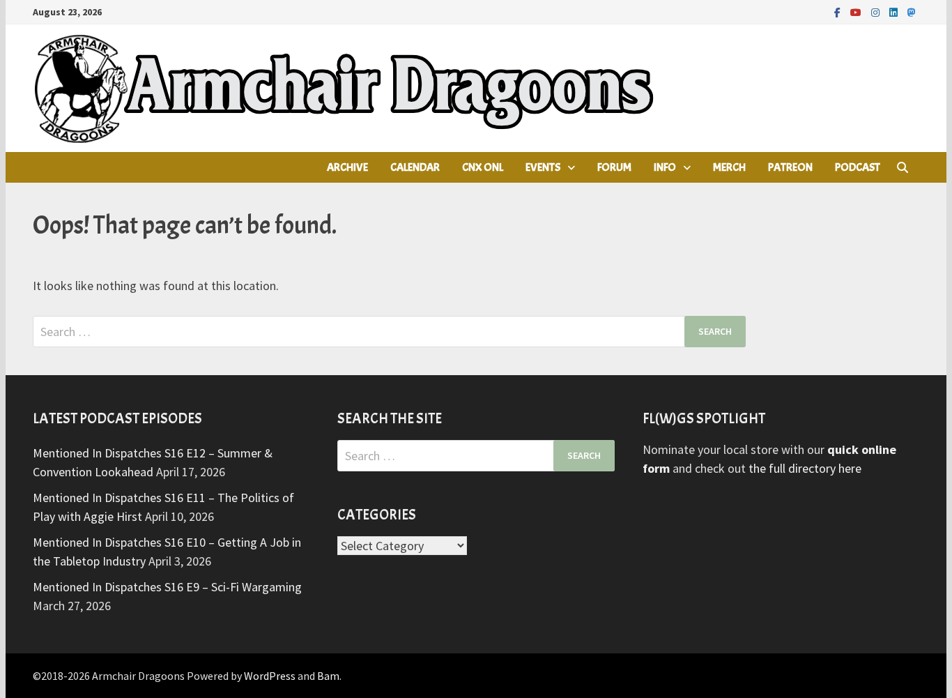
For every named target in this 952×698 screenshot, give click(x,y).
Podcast (857, 167)
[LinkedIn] (895, 11)
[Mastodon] (911, 11)
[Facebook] (839, 11)
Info (665, 167)
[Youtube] (857, 11)
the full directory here (804, 468)
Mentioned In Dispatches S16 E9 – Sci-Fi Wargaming (167, 587)
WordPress (269, 676)
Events (542, 167)
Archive (347, 167)
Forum (614, 167)
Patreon (790, 167)
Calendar (415, 167)
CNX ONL (482, 167)
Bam (328, 676)
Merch (729, 167)
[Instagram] (877, 11)
